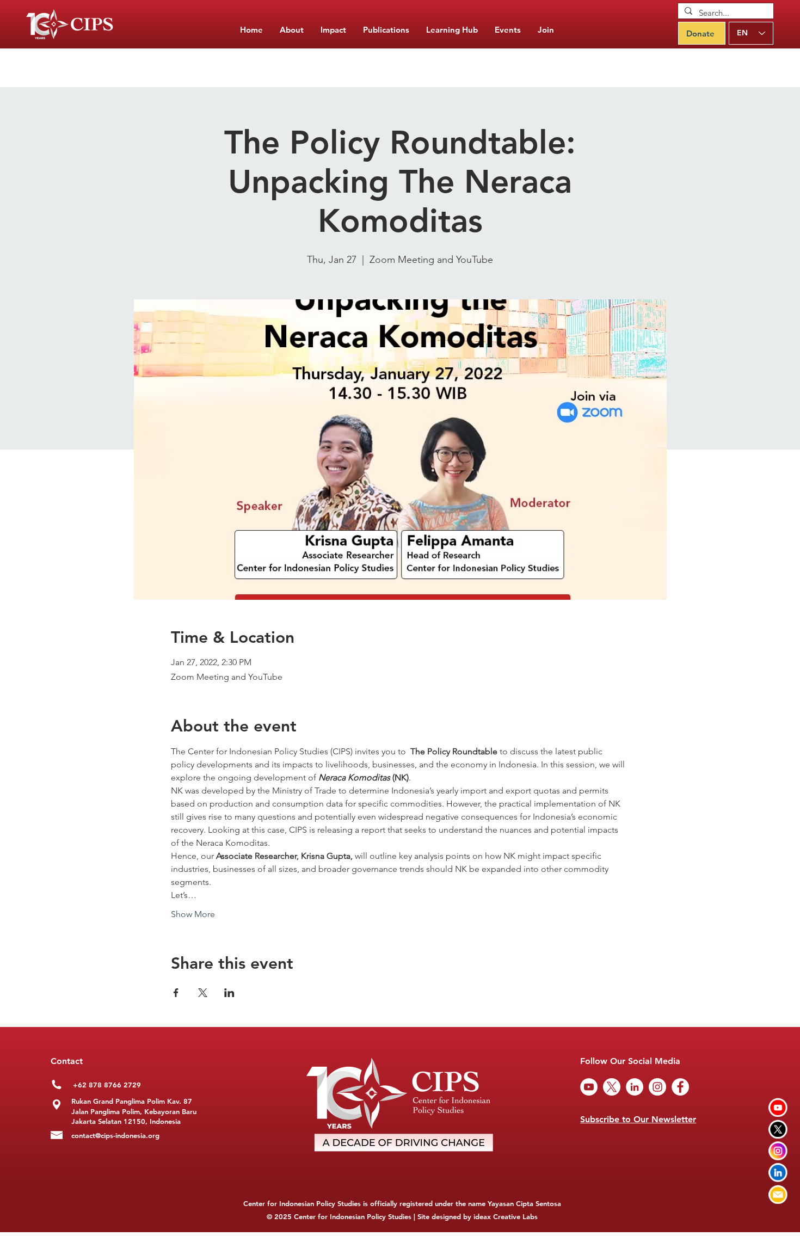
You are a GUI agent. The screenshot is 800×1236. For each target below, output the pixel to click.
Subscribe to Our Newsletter (638, 1119)
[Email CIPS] (777, 1194)
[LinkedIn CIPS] (777, 1172)
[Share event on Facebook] (176, 992)
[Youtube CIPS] (777, 1107)
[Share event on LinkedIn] (229, 992)
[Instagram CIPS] (777, 1150)
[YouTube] (589, 1087)
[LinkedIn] (634, 1087)
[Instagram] (657, 1087)
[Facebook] (680, 1087)
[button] (386, 30)
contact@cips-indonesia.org (115, 1135)
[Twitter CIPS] (777, 1129)
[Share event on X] (203, 992)
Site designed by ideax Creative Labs (477, 1216)
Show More (193, 914)
